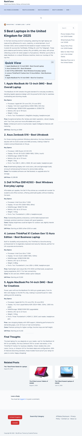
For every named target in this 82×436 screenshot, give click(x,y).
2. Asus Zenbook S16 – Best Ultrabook (18, 68)
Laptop (28, 24)
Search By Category (37, 416)
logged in (23, 399)
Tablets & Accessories (28, 9)
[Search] (41, 18)
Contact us (65, 419)
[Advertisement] (68, 91)
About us (73, 419)
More (67, 9)
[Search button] (73, 28)
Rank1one (9, 1)
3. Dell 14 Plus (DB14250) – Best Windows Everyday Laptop (25, 71)
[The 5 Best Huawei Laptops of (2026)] (66, 372)
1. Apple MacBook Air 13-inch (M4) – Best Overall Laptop (24, 66)
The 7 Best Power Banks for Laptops (15, 366)
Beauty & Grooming (57, 9)
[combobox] (66, 28)
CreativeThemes (32, 433)
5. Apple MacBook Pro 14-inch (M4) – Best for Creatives (24, 78)
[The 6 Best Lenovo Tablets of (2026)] (40, 372)
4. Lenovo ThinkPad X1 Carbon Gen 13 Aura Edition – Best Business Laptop (28, 74)
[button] (15, 417)
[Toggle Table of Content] (51, 62)
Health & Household (43, 9)
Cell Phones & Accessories (11, 9)
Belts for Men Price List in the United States (67, 54)
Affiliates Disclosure (62, 416)
